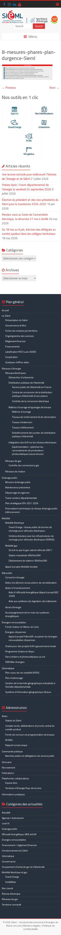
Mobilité (6, 518)
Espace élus (11, 783)
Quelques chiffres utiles (17, 362)
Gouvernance (9, 861)
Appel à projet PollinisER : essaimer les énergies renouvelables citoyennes (33, 638)
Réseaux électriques (15, 373)
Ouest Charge (12, 876)
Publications (8, 773)
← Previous (9, 87)
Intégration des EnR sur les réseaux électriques (32, 442)
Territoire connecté (11, 904)
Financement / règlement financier (19, 845)
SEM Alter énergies (15, 662)
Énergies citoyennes (15, 632)
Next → (54, 87)
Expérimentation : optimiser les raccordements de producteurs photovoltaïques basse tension (28, 450)
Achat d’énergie (13, 607)
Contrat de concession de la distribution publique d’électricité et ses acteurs (32, 394)
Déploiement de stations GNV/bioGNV (28, 560)
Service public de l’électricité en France (31, 387)
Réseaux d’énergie (11, 368)
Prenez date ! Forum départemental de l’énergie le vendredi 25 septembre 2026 (26, 187)
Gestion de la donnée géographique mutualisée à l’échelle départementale (30, 684)
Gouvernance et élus (15, 325)
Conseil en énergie (14, 577)
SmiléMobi (10, 882)
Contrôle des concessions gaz (24, 465)
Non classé (7, 888)
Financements (12, 346)
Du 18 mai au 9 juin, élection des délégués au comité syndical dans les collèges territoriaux (29, 231)
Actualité (6, 812)
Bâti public (7, 573)
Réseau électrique (11, 893)
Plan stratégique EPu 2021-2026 (21, 503)
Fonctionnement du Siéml (15, 850)
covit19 (5, 823)
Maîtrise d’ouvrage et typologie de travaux (30, 407)
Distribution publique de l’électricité (26, 382)
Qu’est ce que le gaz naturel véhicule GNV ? (30, 550)
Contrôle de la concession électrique (30, 401)
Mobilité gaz (11, 545)
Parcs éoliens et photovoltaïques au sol (25, 656)
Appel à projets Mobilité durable (21, 566)
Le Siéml (6, 315)
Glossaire (7, 762)
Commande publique (12, 751)
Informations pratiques (13, 794)
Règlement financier (15, 341)
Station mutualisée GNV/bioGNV (25, 555)
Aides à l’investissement (17, 588)
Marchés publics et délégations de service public (29, 756)
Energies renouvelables (14, 839)
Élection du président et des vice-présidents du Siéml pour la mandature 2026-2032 (30, 202)
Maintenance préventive (17, 487)
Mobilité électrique (14, 522)
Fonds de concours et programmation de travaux (29, 734)
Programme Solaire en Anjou (19, 651)
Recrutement (8, 767)
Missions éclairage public (17, 482)
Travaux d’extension (22, 422)
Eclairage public (9, 477)
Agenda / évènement (13, 818)
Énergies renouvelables (14, 622)
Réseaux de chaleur (15, 471)
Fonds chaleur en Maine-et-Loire (22, 627)
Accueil (5, 310)
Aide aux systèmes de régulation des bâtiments (33, 601)
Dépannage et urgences (17, 492)
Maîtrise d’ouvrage (21, 411)
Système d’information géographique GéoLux (28, 692)
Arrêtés (9, 740)
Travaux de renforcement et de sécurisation (34, 417)
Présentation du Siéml (16, 320)
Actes (4, 716)
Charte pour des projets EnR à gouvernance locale (30, 646)
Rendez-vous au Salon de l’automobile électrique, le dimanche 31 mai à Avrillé (25, 216)
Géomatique (8, 668)
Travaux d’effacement (23, 427)
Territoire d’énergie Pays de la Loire (23, 788)
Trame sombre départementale (21, 498)
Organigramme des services (19, 336)
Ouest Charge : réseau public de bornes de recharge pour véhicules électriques (30, 528)
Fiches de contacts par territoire (21, 330)
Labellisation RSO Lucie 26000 (20, 351)
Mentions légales (32, 925)
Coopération (11, 357)
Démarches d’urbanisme (21, 377)
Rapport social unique (16, 745)
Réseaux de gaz (13, 461)
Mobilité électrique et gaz (14, 872)
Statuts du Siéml (13, 720)
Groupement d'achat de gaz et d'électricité (23, 867)
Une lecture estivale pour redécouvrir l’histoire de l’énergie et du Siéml (29, 176)
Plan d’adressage (14, 678)
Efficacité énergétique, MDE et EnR (19, 834)
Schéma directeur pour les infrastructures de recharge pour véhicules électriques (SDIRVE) (31, 537)
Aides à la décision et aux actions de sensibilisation (31, 582)
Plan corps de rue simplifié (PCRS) (22, 672)
